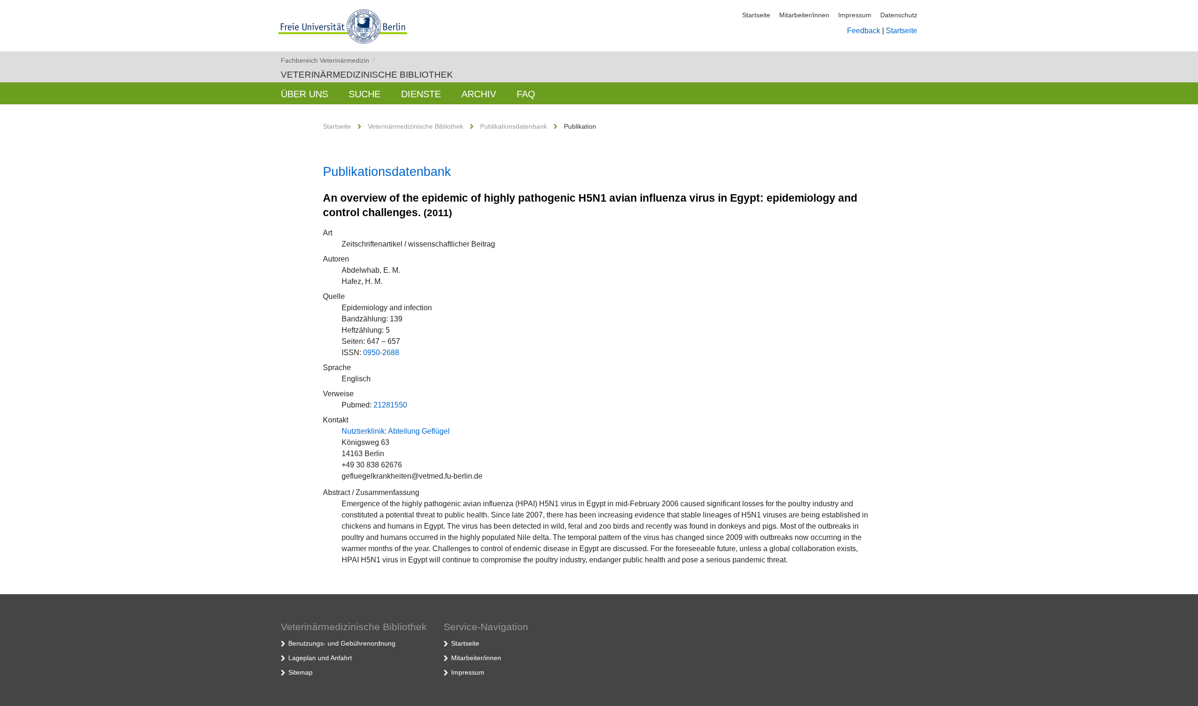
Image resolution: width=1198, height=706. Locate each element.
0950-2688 (381, 353)
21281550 (390, 405)
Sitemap (300, 672)
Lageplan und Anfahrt (320, 658)
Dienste (421, 94)
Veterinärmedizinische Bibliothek (367, 75)
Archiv (478, 94)
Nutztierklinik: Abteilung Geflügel (396, 431)
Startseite (756, 15)
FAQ (526, 94)
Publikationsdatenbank (513, 126)
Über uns (304, 94)
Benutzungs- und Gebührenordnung (341, 643)
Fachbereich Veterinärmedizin (328, 60)
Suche (364, 94)
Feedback (863, 31)
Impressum (854, 15)
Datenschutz (898, 15)
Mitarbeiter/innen (804, 15)
